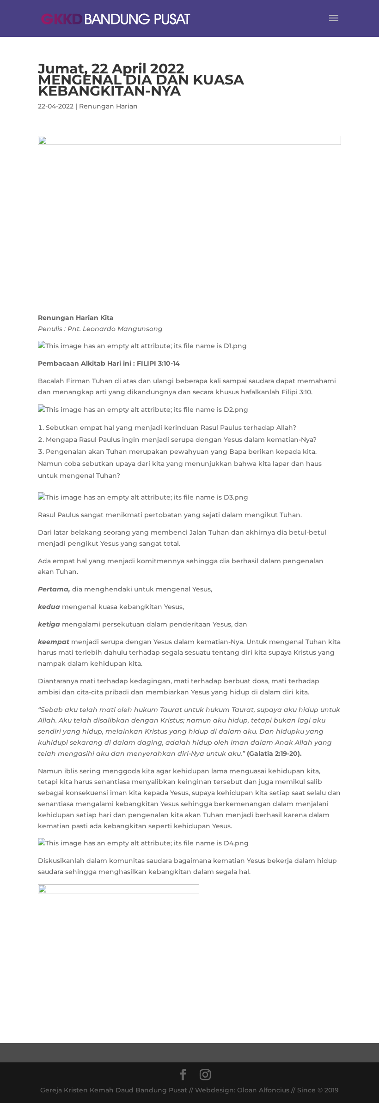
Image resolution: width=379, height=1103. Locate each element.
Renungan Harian (108, 106)
